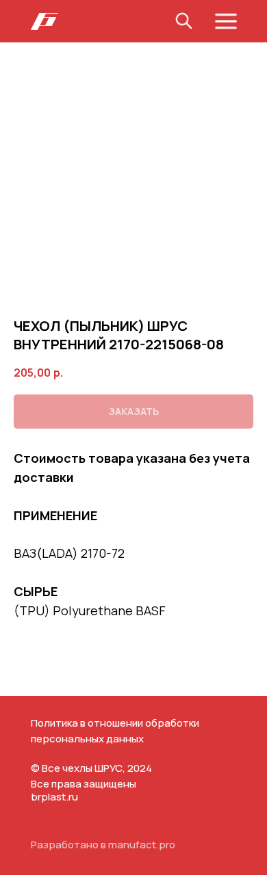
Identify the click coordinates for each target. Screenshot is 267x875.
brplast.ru (54, 797)
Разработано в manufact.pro (103, 844)
